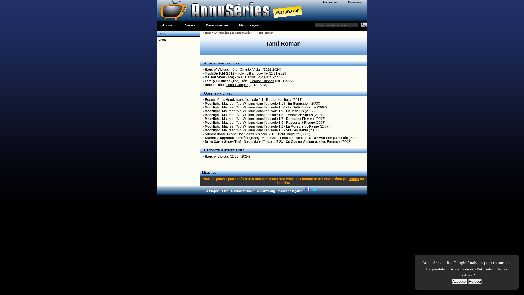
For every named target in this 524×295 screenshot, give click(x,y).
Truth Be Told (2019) (220, 73)
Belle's (210, 85)
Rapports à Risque (300, 123)
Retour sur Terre (279, 100)
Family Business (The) (222, 81)
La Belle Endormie (302, 107)
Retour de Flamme (300, 119)
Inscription (330, 2)
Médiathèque (249, 25)
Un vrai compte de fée (331, 138)
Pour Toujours (289, 134)
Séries (190, 25)
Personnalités (217, 25)
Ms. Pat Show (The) (219, 77)
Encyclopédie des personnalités (232, 32)
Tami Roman (266, 32)
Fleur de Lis (295, 111)
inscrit (354, 179)
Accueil (168, 25)
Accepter (459, 281)
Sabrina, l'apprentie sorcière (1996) (232, 138)
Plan (225, 191)
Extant (210, 100)
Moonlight (212, 103)
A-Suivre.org (266, 191)
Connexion (355, 2)
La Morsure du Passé (302, 126)
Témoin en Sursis (299, 115)
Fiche (161, 33)
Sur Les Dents (297, 130)
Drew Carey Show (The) (223, 142)
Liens (161, 39)
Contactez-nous (242, 191)
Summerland (215, 134)
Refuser (475, 281)
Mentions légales (290, 191)
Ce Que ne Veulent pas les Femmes (313, 142)
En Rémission (298, 103)
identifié (283, 183)
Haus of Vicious (217, 70)
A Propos (212, 191)
